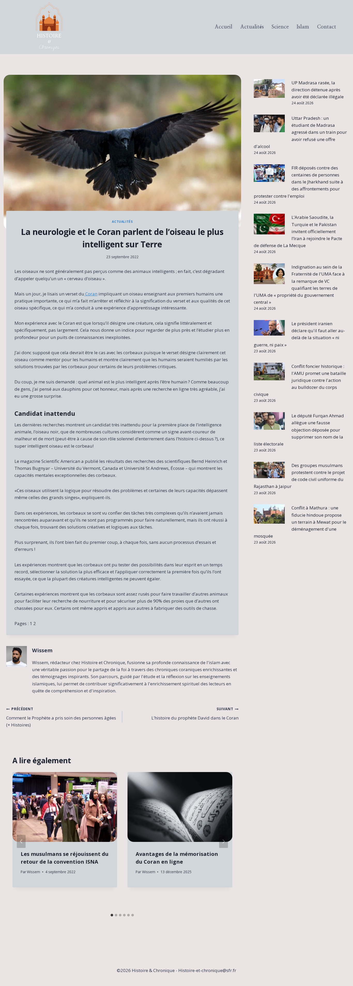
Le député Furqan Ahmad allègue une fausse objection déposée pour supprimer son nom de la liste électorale (299, 430)
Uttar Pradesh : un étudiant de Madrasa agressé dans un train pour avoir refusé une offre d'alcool (300, 132)
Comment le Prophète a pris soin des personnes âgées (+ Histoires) (61, 717)
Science (280, 26)
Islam (303, 26)
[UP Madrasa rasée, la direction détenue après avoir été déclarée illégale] (269, 88)
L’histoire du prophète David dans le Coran (194, 713)
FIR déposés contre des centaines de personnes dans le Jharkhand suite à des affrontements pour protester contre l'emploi (298, 182)
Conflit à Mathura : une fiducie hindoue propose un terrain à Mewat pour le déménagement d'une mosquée (300, 522)
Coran (90, 294)
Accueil (223, 26)
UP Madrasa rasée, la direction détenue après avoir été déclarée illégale (317, 90)
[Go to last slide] (21, 841)
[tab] (112, 915)
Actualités (252, 26)
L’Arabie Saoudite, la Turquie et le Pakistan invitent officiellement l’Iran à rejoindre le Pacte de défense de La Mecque (298, 231)
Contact (326, 26)
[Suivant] (223, 841)
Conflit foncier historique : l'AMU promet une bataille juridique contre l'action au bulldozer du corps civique (300, 380)
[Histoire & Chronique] (49, 27)
